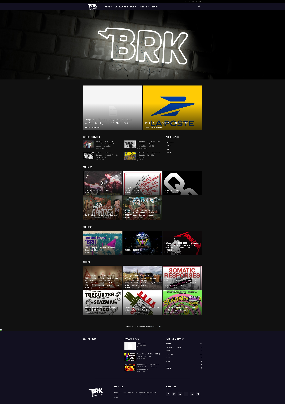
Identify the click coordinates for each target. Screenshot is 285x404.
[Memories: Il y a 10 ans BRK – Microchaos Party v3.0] (102, 183)
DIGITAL (170, 142)
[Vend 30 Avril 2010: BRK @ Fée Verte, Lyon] (130, 357)
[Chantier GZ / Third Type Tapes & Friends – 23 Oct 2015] (142, 302)
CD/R (169, 146)
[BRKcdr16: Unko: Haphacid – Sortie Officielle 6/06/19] (130, 156)
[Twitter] (200, 1)
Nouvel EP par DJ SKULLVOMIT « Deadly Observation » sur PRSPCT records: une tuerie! (140, 212)
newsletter (142, 343)
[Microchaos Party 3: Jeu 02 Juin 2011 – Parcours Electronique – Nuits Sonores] (130, 367)
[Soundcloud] (196, 1)
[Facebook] (182, 1)
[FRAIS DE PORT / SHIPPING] (172, 111)
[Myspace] (193, 1)
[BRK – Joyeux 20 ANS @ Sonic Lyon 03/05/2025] (102, 243)
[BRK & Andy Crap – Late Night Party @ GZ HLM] (102, 302)
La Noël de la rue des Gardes (101, 215)
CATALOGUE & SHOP (124, 6)
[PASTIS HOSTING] (142, 243)
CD (168, 149)
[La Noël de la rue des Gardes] (102, 207)
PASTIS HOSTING (133, 250)
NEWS (107, 6)
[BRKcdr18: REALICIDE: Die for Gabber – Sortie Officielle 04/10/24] (130, 144)
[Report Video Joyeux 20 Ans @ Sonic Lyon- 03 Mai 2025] (112, 111)
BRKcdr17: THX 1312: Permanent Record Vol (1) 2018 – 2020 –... (107, 155)
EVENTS (143, 6)
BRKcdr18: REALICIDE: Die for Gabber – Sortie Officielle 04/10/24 (148, 144)
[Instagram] (185, 1)
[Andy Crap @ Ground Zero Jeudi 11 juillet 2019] (142, 183)
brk (165, 253)
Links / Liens (171, 190)
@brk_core (156, 326)
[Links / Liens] (182, 183)
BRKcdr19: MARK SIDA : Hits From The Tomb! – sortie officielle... (106, 144)
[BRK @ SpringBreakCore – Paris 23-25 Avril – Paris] (182, 302)
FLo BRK (87, 127)
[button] (199, 7)
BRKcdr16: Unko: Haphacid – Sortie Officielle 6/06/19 (148, 155)
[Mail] (189, 1)
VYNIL (169, 153)
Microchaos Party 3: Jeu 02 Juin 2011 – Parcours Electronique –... (148, 367)
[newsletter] (130, 346)
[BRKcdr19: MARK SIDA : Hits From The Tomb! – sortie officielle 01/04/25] (88, 144)
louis (86, 218)
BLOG (154, 6)
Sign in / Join (108, 1)
